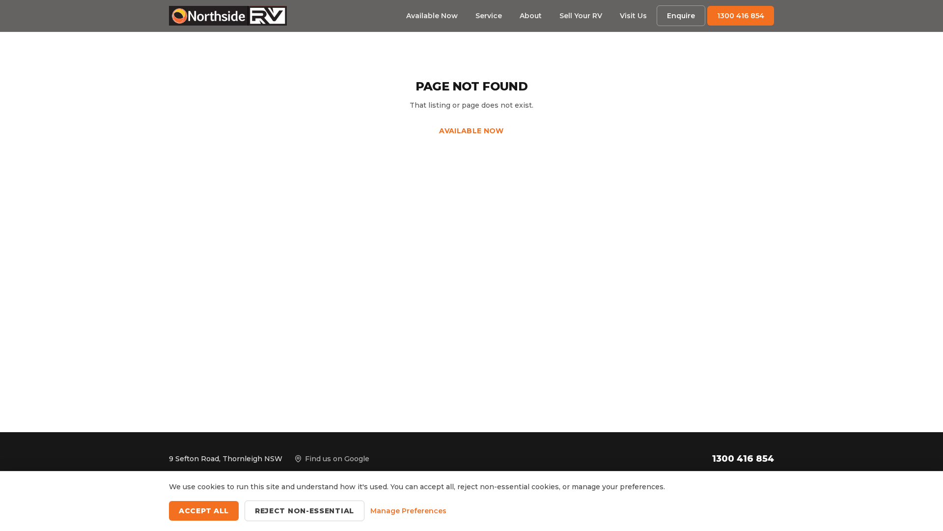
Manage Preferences (408, 510)
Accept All (204, 510)
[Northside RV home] (228, 16)
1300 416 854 (740, 15)
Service (488, 15)
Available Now (432, 15)
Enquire (681, 15)
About (531, 15)
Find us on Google (337, 458)
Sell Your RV (580, 15)
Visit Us (633, 15)
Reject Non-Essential (304, 510)
